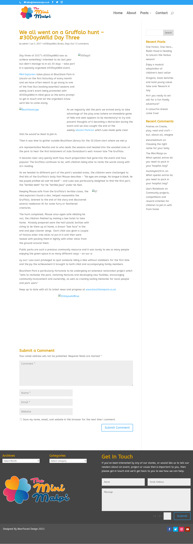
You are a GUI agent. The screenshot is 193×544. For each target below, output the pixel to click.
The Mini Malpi (154, 153)
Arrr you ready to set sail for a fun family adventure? (158, 99)
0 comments (82, 43)
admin (25, 43)
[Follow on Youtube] (187, 529)
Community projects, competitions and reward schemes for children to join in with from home (159, 201)
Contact (162, 13)
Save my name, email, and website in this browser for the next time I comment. (69, 419)
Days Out (69, 43)
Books (61, 43)
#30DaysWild (49, 43)
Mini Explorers (27, 74)
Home (118, 13)
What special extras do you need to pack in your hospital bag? (159, 161)
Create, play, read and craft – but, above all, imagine (159, 130)
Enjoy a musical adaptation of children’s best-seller (158, 68)
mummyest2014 (155, 171)
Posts (144, 13)
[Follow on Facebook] (169, 529)
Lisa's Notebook (155, 188)
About (131, 13)
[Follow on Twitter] (175, 529)
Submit (182, 516)
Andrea (150, 126)
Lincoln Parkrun (85, 130)
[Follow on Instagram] (181, 529)
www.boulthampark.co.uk (101, 289)
